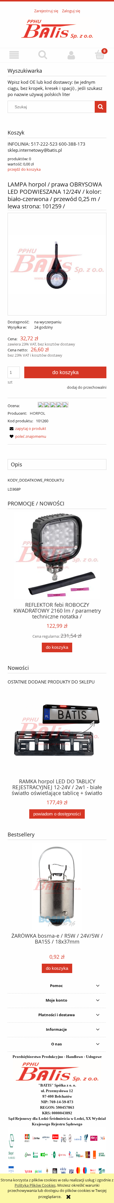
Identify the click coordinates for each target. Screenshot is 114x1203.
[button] (14, 55)
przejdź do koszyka (24, 169)
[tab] (57, 464)
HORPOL (37, 413)
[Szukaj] (100, 107)
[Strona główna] (57, 27)
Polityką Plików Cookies (35, 1185)
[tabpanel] (57, 484)
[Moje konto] (71, 55)
